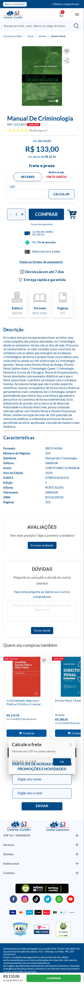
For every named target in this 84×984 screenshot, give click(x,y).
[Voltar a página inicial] (13, 14)
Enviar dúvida (42, 630)
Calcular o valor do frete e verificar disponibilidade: (42, 757)
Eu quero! (42, 806)
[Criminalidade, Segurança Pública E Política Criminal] (26, 677)
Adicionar (70, 214)
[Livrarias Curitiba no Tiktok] (36, 899)
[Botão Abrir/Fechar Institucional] (77, 835)
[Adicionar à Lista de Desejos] (67, 51)
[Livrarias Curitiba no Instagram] (25, 899)
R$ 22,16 (50, 156)
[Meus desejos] (44, 660)
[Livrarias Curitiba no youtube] (70, 899)
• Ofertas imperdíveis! (65, 4)
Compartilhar (67, 60)
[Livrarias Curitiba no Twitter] (47, 899)
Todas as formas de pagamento (41, 261)
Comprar (46, 214)
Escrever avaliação (42, 545)
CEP (12, 186)
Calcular (61, 194)
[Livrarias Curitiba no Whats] (59, 899)
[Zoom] (42, 76)
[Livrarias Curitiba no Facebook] (13, 899)
